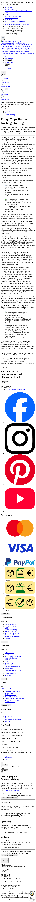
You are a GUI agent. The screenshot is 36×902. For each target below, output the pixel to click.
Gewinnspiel (8, 716)
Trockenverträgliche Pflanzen (13, 670)
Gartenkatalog (9, 693)
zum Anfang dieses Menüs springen (15, 21)
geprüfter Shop (9, 24)
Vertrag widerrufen (6, 688)
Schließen (4, 765)
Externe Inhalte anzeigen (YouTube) (14, 817)
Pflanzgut (7, 660)
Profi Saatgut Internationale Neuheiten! (16, 672)
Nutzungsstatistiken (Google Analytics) (15, 832)
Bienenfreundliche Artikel (12, 667)
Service (7, 64)
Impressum (8, 638)
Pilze (6, 661)
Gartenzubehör (9, 663)
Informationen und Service (13, 11)
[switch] (32, 899)
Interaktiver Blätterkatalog (12, 691)
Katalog (7, 67)
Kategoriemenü (9, 9)
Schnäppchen (9, 62)
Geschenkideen (9, 665)
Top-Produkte (9, 58)
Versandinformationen (11, 624)
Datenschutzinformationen (13, 633)
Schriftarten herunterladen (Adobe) (14, 815)
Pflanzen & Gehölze (11, 658)
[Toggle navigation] (6, 89)
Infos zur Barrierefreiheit (12, 636)
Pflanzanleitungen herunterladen (14, 698)
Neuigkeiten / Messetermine (13, 719)
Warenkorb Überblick (11, 18)
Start (6, 57)
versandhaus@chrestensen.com (15, 389)
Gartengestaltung (10, 115)
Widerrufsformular (10, 631)
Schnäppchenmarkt (10, 673)
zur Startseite (8, 19)
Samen (7, 654)
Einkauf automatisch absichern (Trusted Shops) (17, 813)
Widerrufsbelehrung (11, 630)
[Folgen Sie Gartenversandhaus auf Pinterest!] (20, 484)
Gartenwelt (8, 113)
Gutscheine (8, 68)
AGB (6, 628)
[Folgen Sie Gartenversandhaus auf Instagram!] (20, 453)
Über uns (7, 721)
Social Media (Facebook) (11, 848)
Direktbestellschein (10, 695)
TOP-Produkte (9, 653)
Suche (6, 14)
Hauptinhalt (8, 7)
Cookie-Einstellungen (11, 635)
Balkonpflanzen (9, 668)
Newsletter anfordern (11, 696)
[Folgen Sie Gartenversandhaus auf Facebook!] (20, 422)
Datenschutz (8, 758)
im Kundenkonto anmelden (13, 16)
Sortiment (8, 60)
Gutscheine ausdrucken (12, 700)
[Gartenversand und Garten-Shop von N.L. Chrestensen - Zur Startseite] (18, 53)
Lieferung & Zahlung (11, 626)
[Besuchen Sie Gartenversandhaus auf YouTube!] (20, 511)
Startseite (7, 111)
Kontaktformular (10, 702)
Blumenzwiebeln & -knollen (13, 656)
